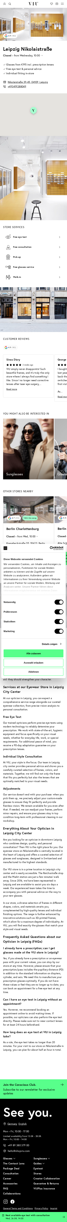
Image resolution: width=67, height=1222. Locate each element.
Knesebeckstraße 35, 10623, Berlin (25, 543)
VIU (33, 3)
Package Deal (11, 1168)
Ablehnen (33, 671)
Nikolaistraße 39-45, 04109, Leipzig (28, 82)
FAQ (5, 1188)
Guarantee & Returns (46, 1183)
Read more (11, 389)
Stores (37, 1173)
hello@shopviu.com (19, 1150)
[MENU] (62, 4)
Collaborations (12, 1193)
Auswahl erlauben (33, 662)
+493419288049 (17, 86)
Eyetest (38, 1168)
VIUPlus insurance (44, 1188)
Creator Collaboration (47, 1178)
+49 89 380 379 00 (18, 1145)
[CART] (57, 4)
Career (7, 1178)
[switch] (59, 611)
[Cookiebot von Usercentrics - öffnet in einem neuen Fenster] (49, 548)
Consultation (11, 1173)
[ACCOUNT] (4, 4)
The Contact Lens (13, 1163)
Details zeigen (49, 644)
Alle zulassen (33, 653)
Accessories (10, 1183)
